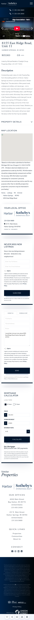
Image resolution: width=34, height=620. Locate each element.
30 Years (9, 404)
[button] (3, 28)
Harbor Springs (8, 195)
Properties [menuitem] (17, 533)
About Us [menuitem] (17, 539)
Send (17, 371)
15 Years (17, 404)
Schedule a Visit (23, 313)
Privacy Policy (17, 607)
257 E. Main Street (17, 515)
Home (3, 193)
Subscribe (17, 293)
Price (6, 411)
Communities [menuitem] (17, 536)
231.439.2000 (17, 507)
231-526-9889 (9, 221)
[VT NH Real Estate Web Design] (21, 612)
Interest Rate (9, 428)
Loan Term (8, 400)
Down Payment (9, 419)
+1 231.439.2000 (18, 14)
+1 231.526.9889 (18, 10)
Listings (9, 193)
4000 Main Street (17, 502)
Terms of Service (11, 378)
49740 (17, 195)
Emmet (19, 193)
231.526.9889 (17, 520)
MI (15, 193)
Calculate (17, 439)
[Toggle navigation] (31, 3)
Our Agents (14, 229)
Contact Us (7, 229)
